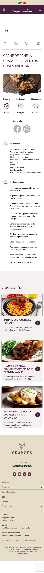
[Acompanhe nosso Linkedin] (24, 474)
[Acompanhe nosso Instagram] (29, 474)
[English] (22, 2)
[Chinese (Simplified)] (24, 2)
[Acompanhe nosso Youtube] (19, 474)
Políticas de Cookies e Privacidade (27, 549)
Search (40, 10)
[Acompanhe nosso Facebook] (14, 474)
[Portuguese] (19, 2)
